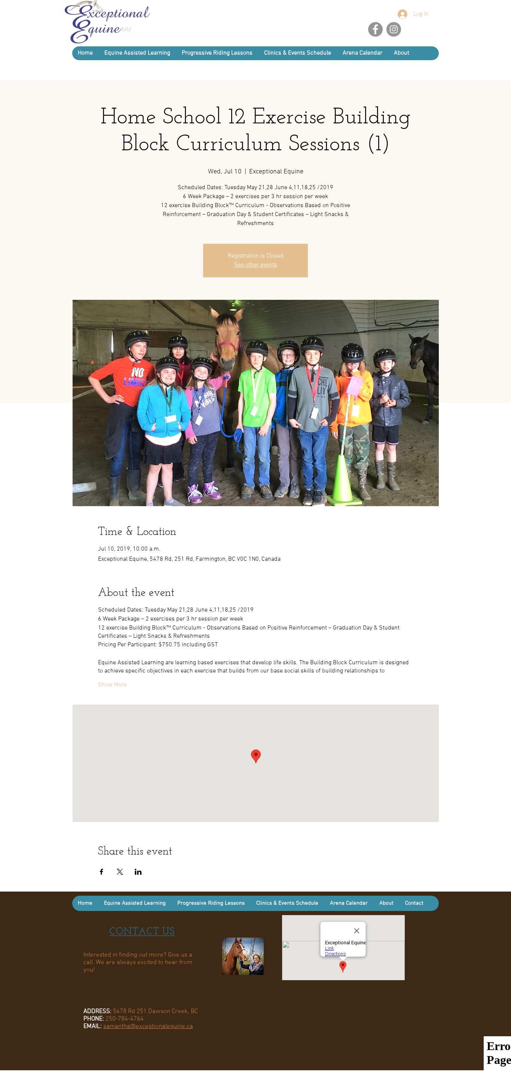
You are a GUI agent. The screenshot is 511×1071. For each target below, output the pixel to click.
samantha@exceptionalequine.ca (148, 1026)
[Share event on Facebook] (101, 872)
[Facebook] (375, 29)
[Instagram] (393, 29)
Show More (112, 685)
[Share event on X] (119, 872)
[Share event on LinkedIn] (138, 872)
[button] (401, 53)
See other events (255, 265)
